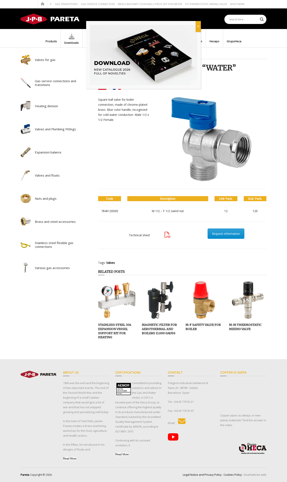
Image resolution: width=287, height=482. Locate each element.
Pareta (25, 475)
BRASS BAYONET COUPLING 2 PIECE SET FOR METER (143, 4)
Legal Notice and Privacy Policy (202, 475)
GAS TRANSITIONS (59, 4)
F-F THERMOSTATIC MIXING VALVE (199, 4)
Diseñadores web (255, 475)
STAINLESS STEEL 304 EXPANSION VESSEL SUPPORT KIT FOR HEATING (114, 331)
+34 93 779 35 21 (184, 402)
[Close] (198, 26)
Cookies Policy (233, 475)
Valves (110, 263)
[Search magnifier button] (262, 19)
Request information (226, 234)
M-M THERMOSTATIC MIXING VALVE (245, 327)
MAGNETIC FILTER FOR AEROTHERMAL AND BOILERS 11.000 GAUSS (159, 329)
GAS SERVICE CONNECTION (91, 4)
